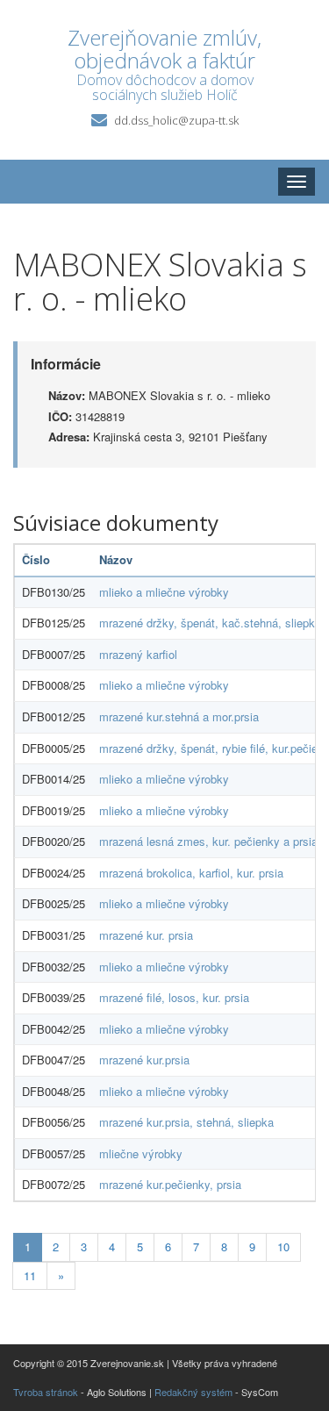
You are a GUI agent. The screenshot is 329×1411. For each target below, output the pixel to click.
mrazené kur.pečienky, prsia (170, 1184)
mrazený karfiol (138, 654)
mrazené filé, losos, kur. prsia (174, 997)
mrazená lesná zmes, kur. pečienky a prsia (208, 841)
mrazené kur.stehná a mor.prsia (179, 716)
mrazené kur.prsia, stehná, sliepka (186, 1122)
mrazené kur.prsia (144, 1059)
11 (30, 1275)
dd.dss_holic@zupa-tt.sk (176, 120)
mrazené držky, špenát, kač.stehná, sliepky (210, 622)
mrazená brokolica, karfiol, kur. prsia (191, 872)
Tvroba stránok (45, 1392)
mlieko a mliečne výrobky (164, 592)
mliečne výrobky (140, 1153)
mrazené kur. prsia (146, 935)
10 (283, 1246)
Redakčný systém (193, 1392)
